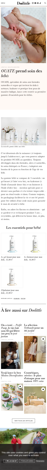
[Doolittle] (23, 3)
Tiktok (40, 3)
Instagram (33, 3)
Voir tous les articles (23, 421)
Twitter (23, 298)
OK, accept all (11, 461)
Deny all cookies (27, 461)
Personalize (40, 461)
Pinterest (38, 3)
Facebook (35, 3)
